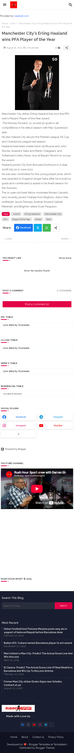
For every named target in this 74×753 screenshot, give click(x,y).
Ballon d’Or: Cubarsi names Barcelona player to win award (38, 643)
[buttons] (22, 724)
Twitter (38, 228)
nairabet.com (21, 16)
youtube (58, 425)
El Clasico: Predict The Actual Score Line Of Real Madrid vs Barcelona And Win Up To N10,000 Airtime (38, 669)
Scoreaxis (23, 325)
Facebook (25, 227)
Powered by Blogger (15, 449)
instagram (21, 425)
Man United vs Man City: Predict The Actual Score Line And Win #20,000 (38, 655)
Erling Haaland (32, 214)
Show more (65, 258)
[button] (70, 4)
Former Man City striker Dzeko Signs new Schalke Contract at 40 (33, 683)
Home (5, 23)
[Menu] (4, 4)
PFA (5, 219)
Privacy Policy (56, 737)
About (24, 737)
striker (38, 219)
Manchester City (53, 214)
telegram (58, 417)
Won (13, 23)
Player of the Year (21, 219)
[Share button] (56, 228)
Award (16, 214)
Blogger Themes (45, 747)
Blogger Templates (39, 744)
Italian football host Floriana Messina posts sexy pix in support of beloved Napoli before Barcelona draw (35, 631)
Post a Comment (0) (37, 304)
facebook (21, 417)
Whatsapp (47, 228)
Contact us (38, 737)
